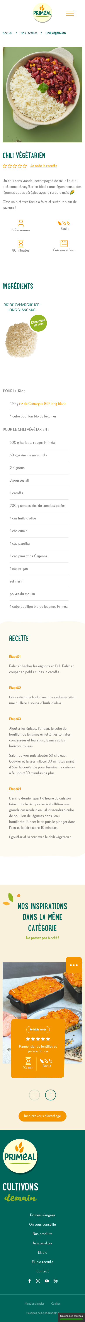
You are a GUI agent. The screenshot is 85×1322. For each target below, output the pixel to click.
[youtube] (47, 1281)
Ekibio (42, 1253)
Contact (42, 1271)
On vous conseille (42, 1225)
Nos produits (42, 1234)
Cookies (55, 1303)
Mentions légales (34, 1303)
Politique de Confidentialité (42, 1313)
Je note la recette (43, 166)
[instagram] (38, 1281)
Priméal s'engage (42, 1215)
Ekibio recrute (42, 1262)
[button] (34, 1095)
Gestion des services (71, 1316)
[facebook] (29, 1281)
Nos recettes (42, 1243)
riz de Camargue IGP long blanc (42, 404)
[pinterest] (56, 1281)
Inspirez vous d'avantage (42, 1116)
